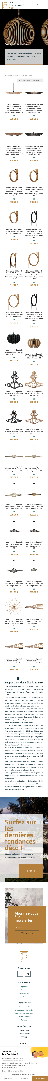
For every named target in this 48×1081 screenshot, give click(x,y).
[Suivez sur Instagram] (28, 974)
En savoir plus (12, 59)
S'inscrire (27, 933)
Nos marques (24, 993)
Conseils (24, 990)
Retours (24, 1020)
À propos (24, 986)
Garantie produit (24, 1016)
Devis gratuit (24, 1007)
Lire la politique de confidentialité (12, 1071)
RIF (14, 116)
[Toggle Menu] (42, 5)
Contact (24, 996)
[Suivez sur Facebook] (20, 974)
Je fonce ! (31, 871)
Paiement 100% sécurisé (24, 1013)
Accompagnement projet (24, 1010)
